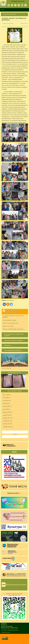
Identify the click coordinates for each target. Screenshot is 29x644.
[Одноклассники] (7, 304)
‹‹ (15, 432)
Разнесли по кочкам (7, 326)
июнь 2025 (5, 400)
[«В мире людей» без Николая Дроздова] (15, 35)
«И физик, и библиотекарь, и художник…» (13, 329)
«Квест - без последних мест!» (10, 323)
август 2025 (6, 394)
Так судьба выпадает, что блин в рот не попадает (13, 316)
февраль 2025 (6, 412)
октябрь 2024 (6, 423)
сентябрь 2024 (7, 426)
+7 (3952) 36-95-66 (17, 1)
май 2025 (5, 403)
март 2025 (5, 409)
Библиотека (14, 493)
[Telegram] (11, 304)
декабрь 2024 (6, 418)
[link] (14, 14)
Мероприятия (10, 300)
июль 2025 (5, 397)
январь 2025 (6, 415)
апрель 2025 (6, 406)
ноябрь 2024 (6, 421)
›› (15, 436)
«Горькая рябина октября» (9, 320)
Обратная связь (5, 632)
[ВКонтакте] (4, 304)
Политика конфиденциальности (10, 630)
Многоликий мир (6, 368)
